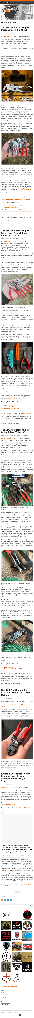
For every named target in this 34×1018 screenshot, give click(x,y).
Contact (7, 221)
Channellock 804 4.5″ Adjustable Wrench (13, 206)
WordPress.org (6, 997)
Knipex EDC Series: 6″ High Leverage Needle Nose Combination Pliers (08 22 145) (15, 777)
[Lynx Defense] (15, 911)
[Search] (31, 906)
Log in (4, 992)
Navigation (7, 2)
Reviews (19, 33)
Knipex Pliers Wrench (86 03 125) (12, 207)
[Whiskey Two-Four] (6, 961)
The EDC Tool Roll (25, 33)
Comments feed (6, 996)
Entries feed (5, 994)
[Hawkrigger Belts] (17, 929)
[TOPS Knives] (6, 929)
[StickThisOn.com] (27, 950)
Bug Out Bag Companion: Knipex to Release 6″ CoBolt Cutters (16, 692)
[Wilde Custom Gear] (27, 929)
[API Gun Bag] (27, 940)
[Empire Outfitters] (17, 971)
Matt (3, 33)
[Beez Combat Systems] (17, 940)
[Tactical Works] (27, 919)
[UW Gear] (27, 961)
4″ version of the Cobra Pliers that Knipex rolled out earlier (17, 106)
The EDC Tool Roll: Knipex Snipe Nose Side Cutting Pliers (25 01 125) (15, 233)
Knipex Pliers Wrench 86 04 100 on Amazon (18, 199)
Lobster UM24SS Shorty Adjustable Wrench (14, 209)
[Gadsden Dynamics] (6, 950)
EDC (16, 33)
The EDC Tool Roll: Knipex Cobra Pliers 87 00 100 (15, 431)
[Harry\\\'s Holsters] (27, 971)
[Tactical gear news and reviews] (10, 18)
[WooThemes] (21, 1015)
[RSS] (2, 900)
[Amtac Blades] (6, 982)
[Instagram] (11, 900)
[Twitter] (5, 900)
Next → (19, 892)
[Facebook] (8, 900)
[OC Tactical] (6, 971)
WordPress (9, 1015)
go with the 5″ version (25, 189)
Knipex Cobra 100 (8, 407)
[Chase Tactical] (17, 982)
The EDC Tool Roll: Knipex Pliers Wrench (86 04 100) (15, 28)
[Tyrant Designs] (17, 950)
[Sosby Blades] (6, 919)
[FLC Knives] (6, 940)
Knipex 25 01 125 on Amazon (14, 399)
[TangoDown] (17, 961)
